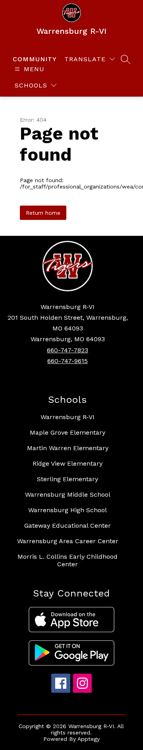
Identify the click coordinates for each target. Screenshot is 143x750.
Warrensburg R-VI (68, 417)
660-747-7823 (67, 350)
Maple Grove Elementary (67, 432)
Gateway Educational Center (67, 525)
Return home (43, 213)
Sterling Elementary (67, 479)
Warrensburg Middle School (67, 494)
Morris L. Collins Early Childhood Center (67, 560)
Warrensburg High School (67, 510)
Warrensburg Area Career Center (67, 541)
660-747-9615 (67, 361)
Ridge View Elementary (67, 463)
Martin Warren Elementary (67, 448)
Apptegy (88, 739)
